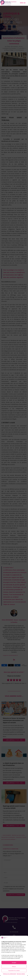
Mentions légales (21, 973)
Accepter (14, 962)
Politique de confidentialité (9, 973)
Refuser (14, 966)
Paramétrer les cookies (14, 970)
